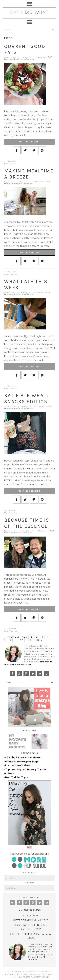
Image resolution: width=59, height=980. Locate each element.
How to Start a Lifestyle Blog (33, 977)
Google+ (12, 977)
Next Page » (34, 640)
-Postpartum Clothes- (17, 765)
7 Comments (40, 406)
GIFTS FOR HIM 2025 (23, 934)
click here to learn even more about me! (28, 663)
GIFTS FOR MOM (23, 920)
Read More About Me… (38, 958)
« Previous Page (16, 637)
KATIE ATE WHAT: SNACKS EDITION (26, 398)
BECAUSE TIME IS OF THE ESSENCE (26, 523)
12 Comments (43, 531)
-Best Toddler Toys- (16, 777)
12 (21, 640)
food (15, 163)
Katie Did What (29, 13)
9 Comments (39, 292)
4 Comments (41, 57)
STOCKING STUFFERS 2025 (30, 925)
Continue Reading (29, 142)
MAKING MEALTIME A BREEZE (28, 174)
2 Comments (39, 182)
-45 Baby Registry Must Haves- (23, 757)
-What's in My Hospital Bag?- (21, 761)
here (31, 59)
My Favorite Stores (29, 909)
